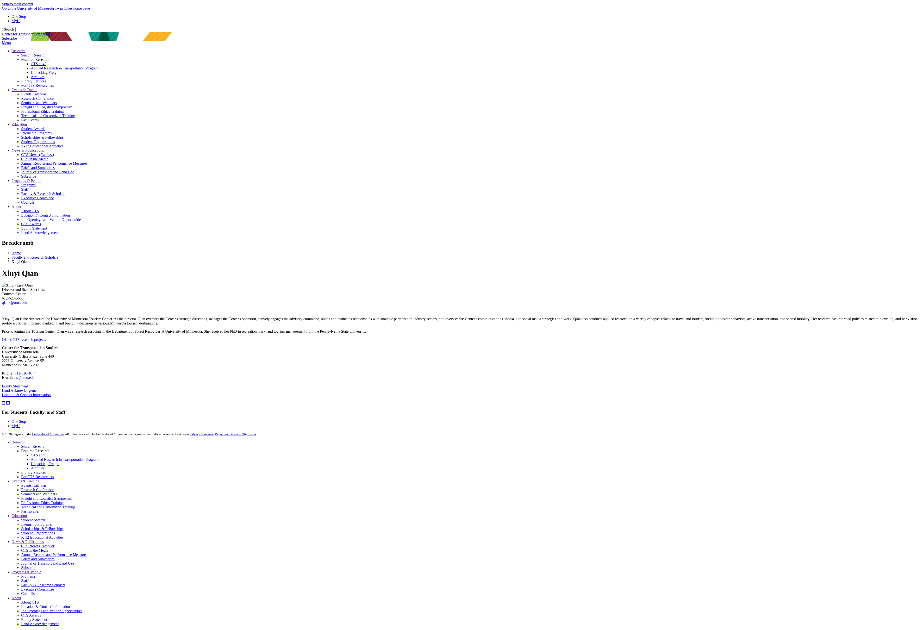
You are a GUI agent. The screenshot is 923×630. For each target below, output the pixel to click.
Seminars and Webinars (39, 494)
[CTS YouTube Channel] (8, 403)
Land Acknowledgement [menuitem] (40, 233)
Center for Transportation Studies (27, 34)
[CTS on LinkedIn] (3, 403)
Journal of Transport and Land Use (47, 563)
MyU (16, 21)
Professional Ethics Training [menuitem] (42, 111)
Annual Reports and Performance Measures (54, 555)
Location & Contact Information (26, 395)
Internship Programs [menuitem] (36, 133)
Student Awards (33, 520)
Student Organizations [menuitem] (38, 142)
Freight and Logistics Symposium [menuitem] (46, 107)
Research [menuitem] (18, 51)
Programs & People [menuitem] (26, 181)
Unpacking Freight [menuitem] (45, 72)
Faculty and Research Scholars (35, 257)
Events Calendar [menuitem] (33, 94)
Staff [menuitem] (24, 189)
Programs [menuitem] (28, 185)
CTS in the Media (34, 550)
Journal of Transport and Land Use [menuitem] (47, 172)
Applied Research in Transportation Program (65, 459)
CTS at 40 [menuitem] (38, 64)
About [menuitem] (16, 207)
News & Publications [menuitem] (28, 150)
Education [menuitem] (19, 124)
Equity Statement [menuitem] (34, 228)
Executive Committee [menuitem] (37, 198)
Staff (24, 581)
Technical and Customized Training (48, 507)
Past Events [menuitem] (30, 120)
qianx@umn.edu (14, 302)
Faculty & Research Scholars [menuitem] (43, 194)
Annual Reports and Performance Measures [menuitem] (54, 163)
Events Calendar (33, 485)
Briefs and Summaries (38, 559)
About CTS (30, 602)
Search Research (33, 446)
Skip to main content (17, 4)
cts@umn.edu (24, 377)
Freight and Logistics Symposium (46, 498)
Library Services (33, 472)
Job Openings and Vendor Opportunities (51, 611)
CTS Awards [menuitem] (31, 224)
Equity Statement (15, 386)
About (16, 598)
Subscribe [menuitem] (28, 176)
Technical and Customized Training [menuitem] (48, 116)
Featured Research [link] (35, 59)
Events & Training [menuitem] (25, 90)
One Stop (19, 16)
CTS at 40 (38, 455)
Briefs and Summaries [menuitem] (38, 168)
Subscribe (9, 38)
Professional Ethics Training (42, 503)
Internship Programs (36, 524)
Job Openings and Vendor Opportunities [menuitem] (51, 220)
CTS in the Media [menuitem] (34, 159)
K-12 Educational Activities (42, 537)
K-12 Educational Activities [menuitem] (42, 146)
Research (18, 442)
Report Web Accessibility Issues (235, 434)
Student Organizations (38, 533)
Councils (28, 594)
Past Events (30, 511)
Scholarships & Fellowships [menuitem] (42, 137)
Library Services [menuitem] (33, 81)
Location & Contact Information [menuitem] (45, 215)
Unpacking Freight (45, 464)
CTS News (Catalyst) (37, 546)
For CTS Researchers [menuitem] (37, 85)
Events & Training (25, 481)
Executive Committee (37, 589)
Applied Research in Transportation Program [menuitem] (65, 68)
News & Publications (28, 542)
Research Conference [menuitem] (37, 98)
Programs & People (26, 572)
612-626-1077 (25, 373)
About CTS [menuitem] (30, 211)
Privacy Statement (202, 434)
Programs (28, 576)
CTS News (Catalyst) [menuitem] (37, 155)
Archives (37, 468)
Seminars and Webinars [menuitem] (39, 103)
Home (16, 253)
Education (19, 516)
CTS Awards (31, 615)
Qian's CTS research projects (24, 339)
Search (9, 29)
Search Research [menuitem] (33, 55)
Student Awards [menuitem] (33, 129)
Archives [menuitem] (37, 77)
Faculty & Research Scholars (43, 585)
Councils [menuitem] (28, 202)
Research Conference (37, 490)
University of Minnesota (48, 434)
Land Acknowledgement (20, 390)
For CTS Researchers (37, 477)
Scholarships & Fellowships (42, 529)
